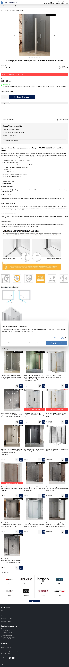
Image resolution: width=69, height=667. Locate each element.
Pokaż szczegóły (59, 338)
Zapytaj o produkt (63, 119)
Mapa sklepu (4, 664)
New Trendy (9, 68)
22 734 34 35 (6, 654)
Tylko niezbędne (12, 343)
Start (2, 10)
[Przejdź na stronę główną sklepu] (9, 2)
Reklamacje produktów (6, 619)
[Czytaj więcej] (34, 601)
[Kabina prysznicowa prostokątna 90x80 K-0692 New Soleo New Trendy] (34, 35)
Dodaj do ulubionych (8, 119)
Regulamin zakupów (6, 613)
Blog (2, 610)
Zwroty (2, 616)
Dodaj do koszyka (23, 97)
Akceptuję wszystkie (56, 343)
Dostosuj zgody (33, 343)
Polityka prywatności (6, 621)
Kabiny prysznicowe (10, 10)
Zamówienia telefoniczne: (12, 6)
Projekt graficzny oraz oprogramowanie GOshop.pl (55, 664)
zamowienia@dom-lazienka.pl (10, 651)
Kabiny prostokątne (21, 10)
